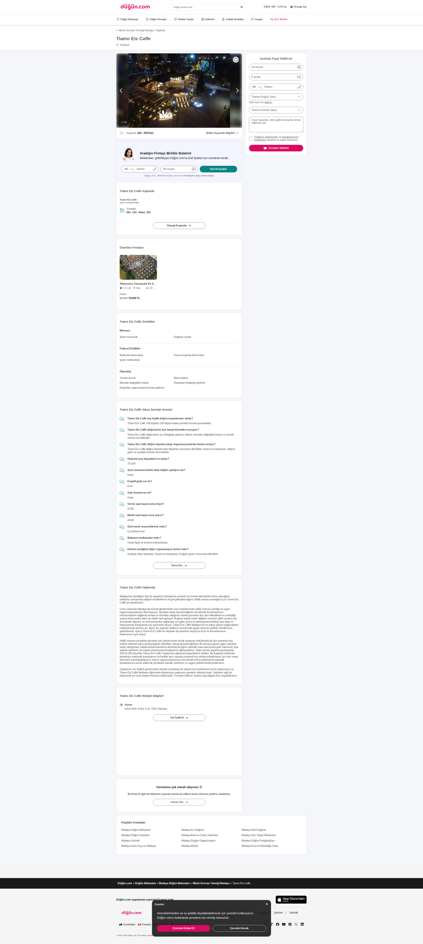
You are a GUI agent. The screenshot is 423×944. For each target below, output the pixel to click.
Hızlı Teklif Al (280, 19)
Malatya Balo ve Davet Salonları (199, 835)
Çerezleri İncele (239, 928)
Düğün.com (125, 883)
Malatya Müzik (189, 845)
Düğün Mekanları (129, 19)
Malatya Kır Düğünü (192, 829)
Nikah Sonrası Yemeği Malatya (211, 883)
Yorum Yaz (176, 802)
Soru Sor (176, 565)
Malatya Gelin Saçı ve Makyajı (138, 845)
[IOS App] (291, 900)
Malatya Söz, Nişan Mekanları (259, 835)
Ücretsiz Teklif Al (278, 148)
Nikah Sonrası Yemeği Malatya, (136, 30)
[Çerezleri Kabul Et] (267, 904)
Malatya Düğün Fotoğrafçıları (258, 840)
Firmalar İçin (300, 6)
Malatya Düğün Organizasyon (198, 840)
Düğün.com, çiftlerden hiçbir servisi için (179, 175)
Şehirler (278, 912)
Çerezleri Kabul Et (183, 928)
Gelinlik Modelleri (235, 19)
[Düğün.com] (135, 7)
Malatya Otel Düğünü (254, 829)
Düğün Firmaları (158, 19)
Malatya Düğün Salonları (135, 835)
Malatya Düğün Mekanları (136, 829)
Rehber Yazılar (186, 19)
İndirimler (209, 19)
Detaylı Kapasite (177, 225)
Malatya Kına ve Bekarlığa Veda (260, 845)
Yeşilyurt (160, 30)
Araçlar (259, 19)
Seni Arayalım (218, 169)
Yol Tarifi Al (177, 717)
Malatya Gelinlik (130, 840)
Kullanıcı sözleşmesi (266, 137)
